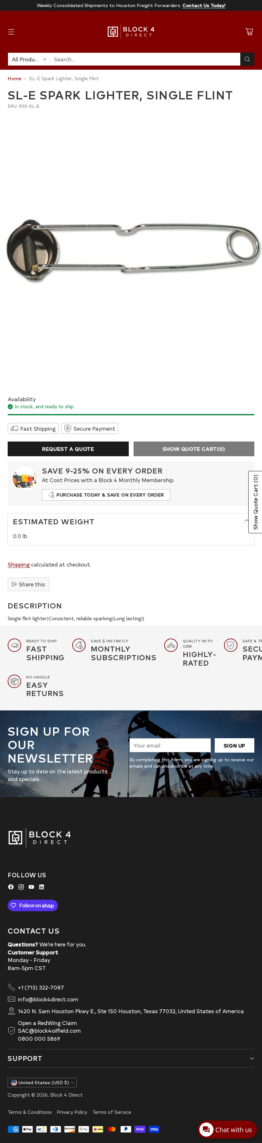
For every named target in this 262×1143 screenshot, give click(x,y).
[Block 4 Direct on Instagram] (21, 888)
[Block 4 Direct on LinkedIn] (41, 888)
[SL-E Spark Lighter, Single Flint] (131, 249)
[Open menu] (11, 31)
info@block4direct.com (48, 999)
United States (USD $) (44, 1082)
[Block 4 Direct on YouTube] (31, 888)
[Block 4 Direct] (131, 31)
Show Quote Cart (194, 448)
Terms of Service (111, 1112)
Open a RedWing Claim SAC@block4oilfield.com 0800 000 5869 (49, 1030)
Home (14, 78)
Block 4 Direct (66, 1095)
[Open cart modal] (249, 31)
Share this (32, 584)
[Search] (247, 59)
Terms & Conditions (30, 1112)
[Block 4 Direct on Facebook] (11, 888)
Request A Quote (68, 448)
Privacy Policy (72, 1112)
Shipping (19, 564)
